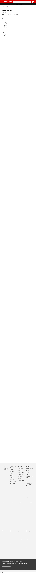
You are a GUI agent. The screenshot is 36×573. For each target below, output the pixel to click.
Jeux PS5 (11, 477)
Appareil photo (28, 504)
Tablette (3, 506)
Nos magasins (28, 470)
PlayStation (27, 533)
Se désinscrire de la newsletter (22, 563)
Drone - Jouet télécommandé (28, 515)
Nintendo (27, 537)
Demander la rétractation (6, 565)
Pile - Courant (12, 515)
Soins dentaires (20, 539)
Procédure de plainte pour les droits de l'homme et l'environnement (29, 485)
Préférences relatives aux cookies (29, 489)
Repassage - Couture (21, 535)
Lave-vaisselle (12, 541)
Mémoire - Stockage (13, 513)
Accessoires (19, 553)
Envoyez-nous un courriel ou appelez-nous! (6, 470)
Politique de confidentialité (10, 561)
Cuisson (3, 534)
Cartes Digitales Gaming (29, 543)
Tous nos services (20, 468)
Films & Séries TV (28, 547)
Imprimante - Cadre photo (28, 509)
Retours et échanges (21, 474)
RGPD (27, 481)
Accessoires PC (4, 512)
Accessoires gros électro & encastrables (13, 547)
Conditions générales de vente (29, 477)
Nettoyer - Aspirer (20, 533)
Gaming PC (27, 539)
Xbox (27, 535)
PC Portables (12, 469)
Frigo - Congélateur (12, 539)
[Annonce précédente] (2, 4)
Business (27, 472)
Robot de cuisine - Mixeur (5, 538)
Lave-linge (11, 533)
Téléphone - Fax (12, 507)
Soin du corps (20, 541)
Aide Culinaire (4, 536)
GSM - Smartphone (12, 505)
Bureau (3, 508)
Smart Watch (12, 471)
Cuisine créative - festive (5, 544)
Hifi (18, 507)
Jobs (26, 479)
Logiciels (3, 520)
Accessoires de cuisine (13, 481)
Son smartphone (12, 511)
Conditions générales (4, 561)
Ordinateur (3, 504)
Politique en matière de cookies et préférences (9, 563)
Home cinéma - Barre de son (21, 510)
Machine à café (4, 532)
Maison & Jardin (20, 551)
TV (18, 505)
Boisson (3, 540)
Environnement (20, 476)
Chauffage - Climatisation (21, 547)
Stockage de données (5, 510)
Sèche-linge (11, 535)
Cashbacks (27, 474)
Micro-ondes (4, 542)
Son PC (3, 516)
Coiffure (19, 537)
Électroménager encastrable (12, 544)
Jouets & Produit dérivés (29, 551)
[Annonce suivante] (34, 4)
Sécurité (11, 517)
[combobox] (22, 2)
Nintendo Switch (12, 483)
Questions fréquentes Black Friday (30, 496)
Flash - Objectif (28, 506)
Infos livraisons (20, 470)
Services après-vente (21, 472)
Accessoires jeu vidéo (29, 545)
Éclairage (19, 549)
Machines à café (12, 479)
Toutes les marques (21, 480)
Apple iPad (11, 475)
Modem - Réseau (4, 514)
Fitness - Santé (20, 545)
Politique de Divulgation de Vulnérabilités (18, 561)
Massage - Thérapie (21, 543)
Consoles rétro (28, 541)
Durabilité (19, 478)
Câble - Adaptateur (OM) (5, 518)
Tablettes (11, 473)
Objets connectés (12, 509)
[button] (2, 1)
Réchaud (3, 546)
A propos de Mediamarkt (29, 468)
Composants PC (4, 522)
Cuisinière (11, 537)
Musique (27, 549)
